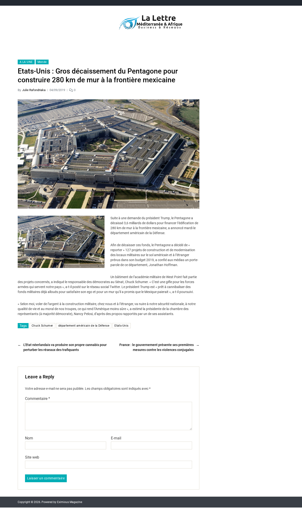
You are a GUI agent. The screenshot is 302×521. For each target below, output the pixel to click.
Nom (29, 438)
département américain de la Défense (83, 325)
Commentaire (37, 399)
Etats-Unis (121, 325)
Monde (42, 62)
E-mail (116, 438)
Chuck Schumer (42, 325)
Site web (32, 457)
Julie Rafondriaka (34, 90)
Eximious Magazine (69, 502)
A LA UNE (26, 62)
